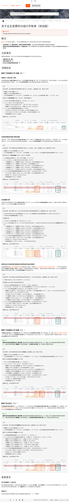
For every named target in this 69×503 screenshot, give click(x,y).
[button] (57, 14)
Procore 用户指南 (35, 20)
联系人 (27, 5)
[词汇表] (2, 42)
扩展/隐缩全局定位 (66, 21)
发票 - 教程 (58, 20)
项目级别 (44, 20)
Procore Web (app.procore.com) (22, 20)
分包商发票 (13, 267)
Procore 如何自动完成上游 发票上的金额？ (45, 267)
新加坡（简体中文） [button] (16, 5)
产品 (11, 20)
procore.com (5, 5)
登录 (67, 500)
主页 (7, 20)
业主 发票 (5, 42)
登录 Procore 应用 (36, 5)
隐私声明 (51, 500)
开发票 (51, 20)
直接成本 (19, 267)
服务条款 (56, 500)
